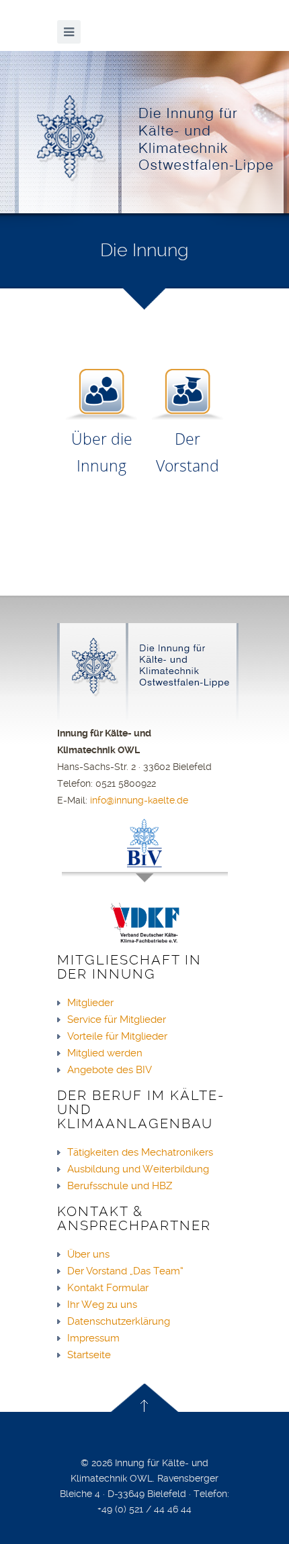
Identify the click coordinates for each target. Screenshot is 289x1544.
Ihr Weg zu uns (102, 1305)
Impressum (93, 1338)
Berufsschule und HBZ (119, 1186)
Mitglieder (90, 1003)
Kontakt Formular (108, 1288)
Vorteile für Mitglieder (117, 1036)
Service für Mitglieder (116, 1019)
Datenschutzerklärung (118, 1321)
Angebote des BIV (109, 1070)
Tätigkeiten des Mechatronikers (140, 1152)
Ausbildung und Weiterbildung (138, 1169)
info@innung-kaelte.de (139, 800)
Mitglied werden (104, 1053)
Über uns (88, 1254)
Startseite (89, 1355)
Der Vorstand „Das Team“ (125, 1271)
